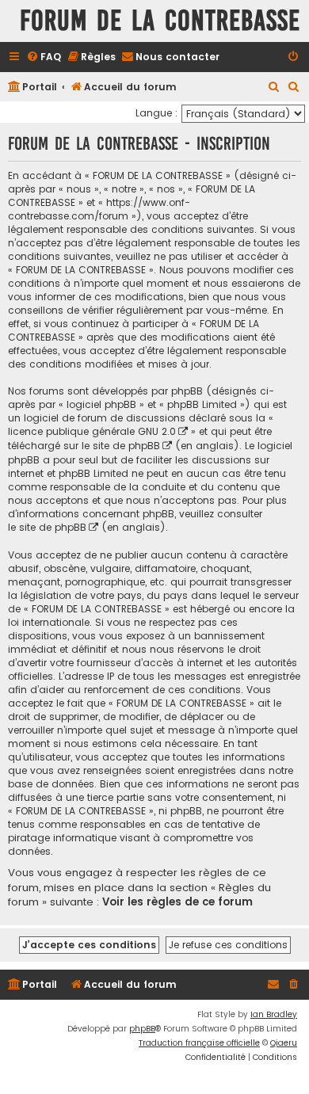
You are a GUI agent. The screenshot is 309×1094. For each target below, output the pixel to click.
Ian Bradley (273, 1014)
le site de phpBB (121, 445)
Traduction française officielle (199, 1043)
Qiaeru (283, 1043)
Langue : (156, 113)
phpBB (142, 1029)
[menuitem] (43, 57)
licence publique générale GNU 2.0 (92, 431)
